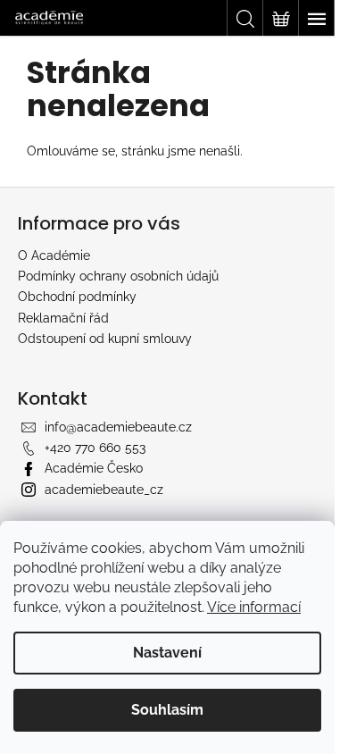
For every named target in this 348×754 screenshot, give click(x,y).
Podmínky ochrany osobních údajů (118, 276)
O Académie (54, 255)
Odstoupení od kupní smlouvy (105, 338)
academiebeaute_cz (104, 489)
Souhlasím (167, 709)
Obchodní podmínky (77, 296)
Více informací (254, 607)
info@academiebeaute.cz (118, 427)
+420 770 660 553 (95, 447)
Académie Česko (94, 468)
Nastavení (167, 652)
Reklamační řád (63, 318)
